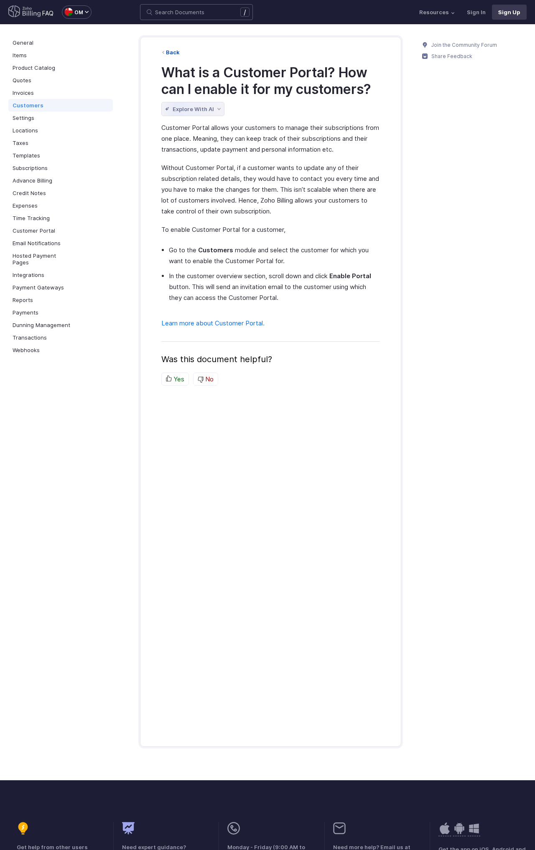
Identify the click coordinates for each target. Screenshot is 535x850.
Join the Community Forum (463, 45)
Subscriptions (30, 168)
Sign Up (509, 12)
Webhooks (26, 350)
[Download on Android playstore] (444, 832)
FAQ (48, 13)
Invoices (23, 92)
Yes (178, 379)
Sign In (476, 12)
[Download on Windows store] (474, 832)
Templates (26, 155)
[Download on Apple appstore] (459, 832)
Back (173, 52)
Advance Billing (32, 180)
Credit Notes (29, 193)
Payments (25, 312)
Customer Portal (34, 230)
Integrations (28, 274)
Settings (23, 117)
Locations (25, 130)
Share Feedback (451, 56)
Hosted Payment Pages (34, 259)
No (209, 379)
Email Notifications (37, 243)
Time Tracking (31, 218)
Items (20, 55)
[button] (73, 12)
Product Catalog (34, 67)
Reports (23, 300)
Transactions (30, 337)
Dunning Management (41, 325)
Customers (28, 105)
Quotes (22, 80)
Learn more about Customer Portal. (213, 323)
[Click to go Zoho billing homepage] (24, 12)
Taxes (20, 143)
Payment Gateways (38, 287)
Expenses (25, 205)
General (23, 42)
